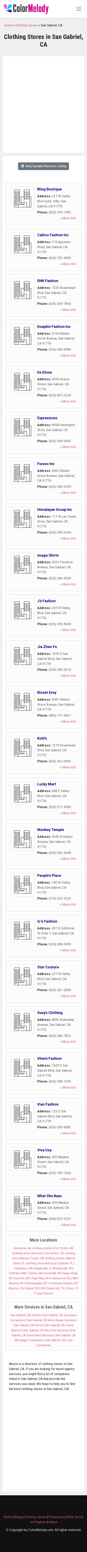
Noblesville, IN (62, 1268)
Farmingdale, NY (36, 1283)
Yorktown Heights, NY (63, 1283)
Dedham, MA (17, 1273)
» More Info (68, 218)
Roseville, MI (53, 1273)
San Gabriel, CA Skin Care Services (46, 1330)
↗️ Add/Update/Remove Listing (43, 166)
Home (8, 25)
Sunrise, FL (66, 1263)
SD (43, 1288)
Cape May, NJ (40, 1278)
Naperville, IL (43, 1268)
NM (74, 1278)
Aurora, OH (17, 1288)
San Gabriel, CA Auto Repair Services (51, 1320)
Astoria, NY (16, 1283)
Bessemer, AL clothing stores (33, 1248)
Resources (56, 1517)
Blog (18, 1517)
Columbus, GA (23, 1268)
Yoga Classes (44, 1293)
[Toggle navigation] (79, 9)
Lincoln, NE (22, 1278)
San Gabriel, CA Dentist (25, 1315)
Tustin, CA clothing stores (47, 1258)
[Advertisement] (43, 104)
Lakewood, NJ (61, 1278)
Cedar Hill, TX (55, 1288)
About (53, 1522)
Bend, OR (33, 1288)
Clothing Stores (27, 25)
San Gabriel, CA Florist (28, 1325)
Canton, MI (35, 1273)
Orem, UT (72, 1288)
